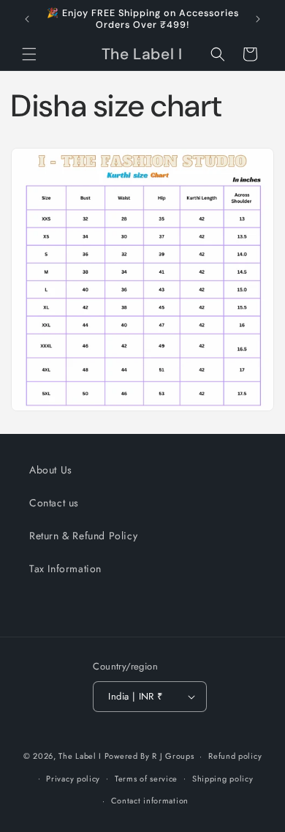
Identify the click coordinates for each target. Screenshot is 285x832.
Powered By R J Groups (149, 756)
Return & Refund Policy (83, 535)
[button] (29, 54)
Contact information (150, 800)
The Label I (80, 756)
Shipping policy (223, 778)
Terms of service (146, 778)
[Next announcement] (258, 19)
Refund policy (235, 756)
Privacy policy (73, 778)
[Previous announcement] (27, 19)
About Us (50, 469)
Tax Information (65, 568)
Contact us (54, 502)
